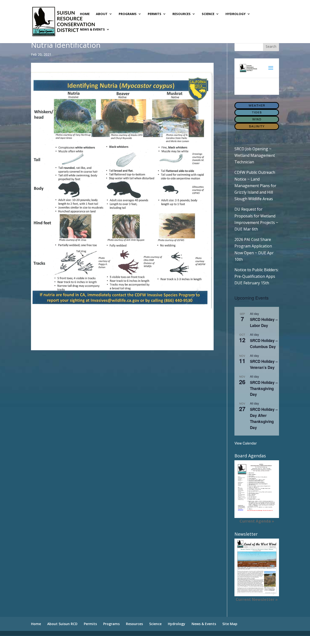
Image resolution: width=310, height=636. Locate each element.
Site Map (229, 623)
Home (85, 14)
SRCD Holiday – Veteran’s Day (264, 364)
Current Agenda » (257, 521)
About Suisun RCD (62, 623)
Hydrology (235, 14)
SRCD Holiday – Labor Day (264, 322)
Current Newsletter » (257, 599)
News (241, 139)
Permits (154, 14)
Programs (128, 14)
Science (208, 14)
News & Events (92, 30)
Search (271, 46)
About (102, 14)
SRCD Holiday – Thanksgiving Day (264, 388)
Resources (181, 14)
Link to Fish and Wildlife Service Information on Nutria (80, 337)
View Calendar (245, 443)
